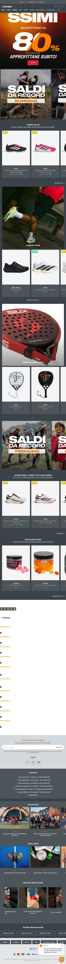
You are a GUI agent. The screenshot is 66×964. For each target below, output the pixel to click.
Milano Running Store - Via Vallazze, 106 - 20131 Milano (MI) (34, 783)
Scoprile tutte (59, 533)
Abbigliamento (40, 10)
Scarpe (32, 10)
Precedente (3, 624)
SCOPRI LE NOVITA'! (32, 300)
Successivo (9, 624)
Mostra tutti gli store (33, 795)
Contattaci (16, 942)
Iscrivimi (59, 747)
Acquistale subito (58, 183)
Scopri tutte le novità (58, 596)
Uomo (3, 10)
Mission (27, 942)
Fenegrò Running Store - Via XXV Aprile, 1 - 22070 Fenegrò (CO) (34, 780)
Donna (9, 10)
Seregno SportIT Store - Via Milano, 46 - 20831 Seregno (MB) (34, 777)
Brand (26, 10)
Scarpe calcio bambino (26, 933)
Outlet (58, 10)
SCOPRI (33, 62)
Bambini (14, 10)
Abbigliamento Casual (8, 933)
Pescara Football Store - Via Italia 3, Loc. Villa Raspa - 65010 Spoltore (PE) (34, 789)
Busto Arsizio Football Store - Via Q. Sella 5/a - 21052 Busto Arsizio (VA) (34, 786)
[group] (14, 822)
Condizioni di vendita (48, 942)
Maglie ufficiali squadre (45, 933)
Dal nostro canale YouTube (33, 883)
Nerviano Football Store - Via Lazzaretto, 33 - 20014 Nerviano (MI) (34, 792)
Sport (21, 10)
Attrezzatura (50, 10)
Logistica (5, 942)
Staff (36, 942)
